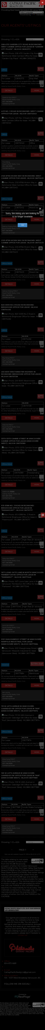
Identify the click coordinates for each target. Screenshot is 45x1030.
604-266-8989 (7, 101)
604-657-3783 (7, 496)
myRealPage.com (22, 997)
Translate (40, 15)
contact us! (22, 935)
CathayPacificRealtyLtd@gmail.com (20, 972)
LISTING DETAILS (8, 90)
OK (22, 225)
